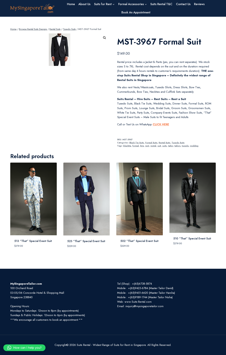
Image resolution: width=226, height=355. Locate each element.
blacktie (127, 145)
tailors (177, 145)
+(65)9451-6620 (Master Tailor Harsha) (151, 293)
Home (71, 4)
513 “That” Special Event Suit (33, 241)
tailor (170, 145)
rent (147, 145)
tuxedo (185, 145)
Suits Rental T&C (161, 4)
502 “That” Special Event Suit (139, 241)
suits (164, 145)
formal (135, 145)
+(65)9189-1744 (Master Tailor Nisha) (150, 297)
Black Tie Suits (136, 142)
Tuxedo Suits (178, 142)
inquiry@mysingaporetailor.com (144, 306)
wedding (194, 145)
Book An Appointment (135, 12)
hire (142, 145)
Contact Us (183, 4)
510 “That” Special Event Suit (192, 238)
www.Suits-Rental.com (138, 302)
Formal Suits (151, 142)
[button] (105, 38)
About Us (84, 4)
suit (159, 145)
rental (153, 145)
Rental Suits (164, 142)
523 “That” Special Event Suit (86, 241)
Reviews (199, 4)
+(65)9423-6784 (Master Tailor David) (150, 288)
